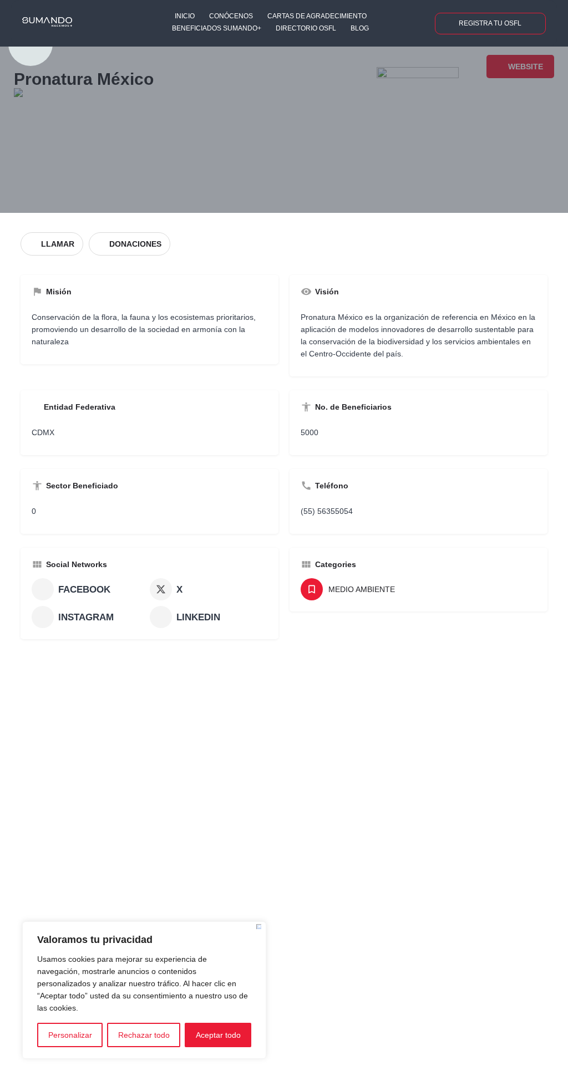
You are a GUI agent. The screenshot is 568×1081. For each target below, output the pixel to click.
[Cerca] (258, 926)
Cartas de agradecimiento (317, 16)
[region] (144, 990)
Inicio (185, 16)
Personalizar (70, 1035)
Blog (360, 28)
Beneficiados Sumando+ (216, 28)
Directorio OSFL (306, 28)
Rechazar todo (144, 1035)
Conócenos (231, 16)
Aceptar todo (218, 1035)
